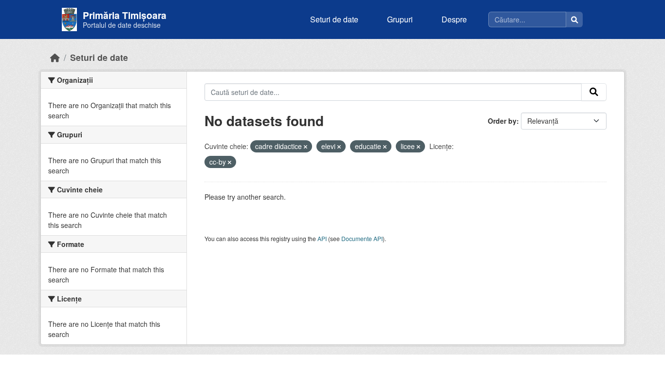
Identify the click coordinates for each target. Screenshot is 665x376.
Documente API (362, 238)
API (322, 238)
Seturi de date (334, 19)
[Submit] (594, 92)
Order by (502, 121)
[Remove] (305, 146)
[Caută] (574, 19)
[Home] (55, 57)
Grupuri (400, 19)
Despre (454, 19)
